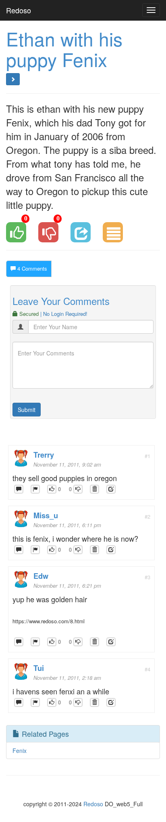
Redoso (18, 10)
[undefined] (35, 489)
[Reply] (19, 489)
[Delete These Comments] (94, 489)
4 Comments (31, 268)
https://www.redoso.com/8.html (48, 621)
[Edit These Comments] (111, 489)
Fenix (19, 750)
